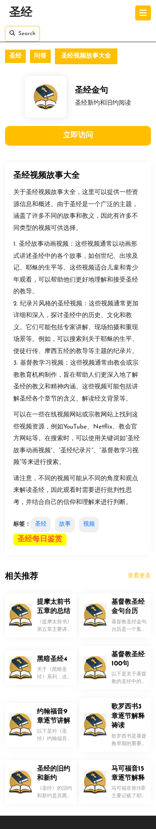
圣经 (20, 13)
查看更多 (139, 576)
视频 (89, 524)
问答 (40, 56)
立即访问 (78, 135)
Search (26, 33)
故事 (65, 524)
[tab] (143, 12)
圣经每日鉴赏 (39, 539)
